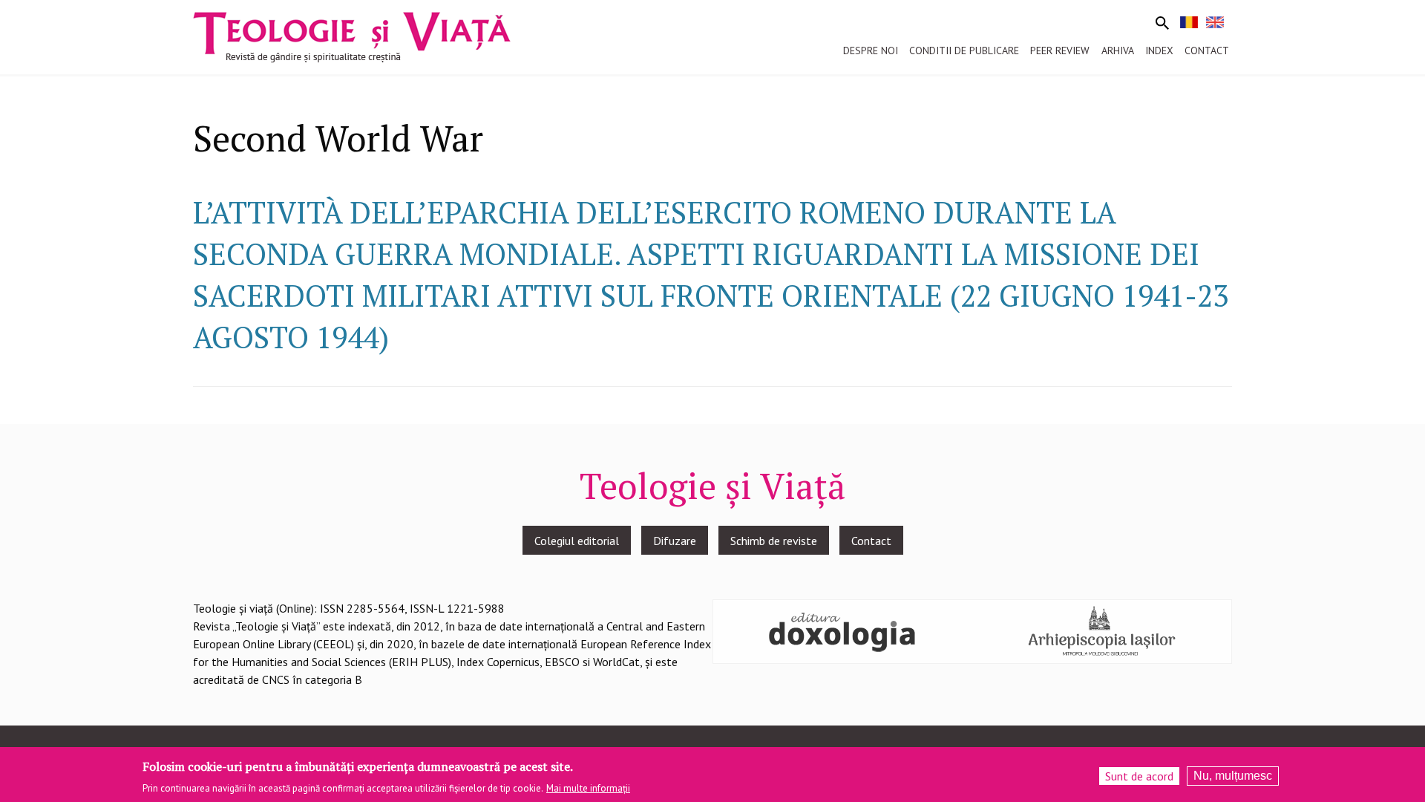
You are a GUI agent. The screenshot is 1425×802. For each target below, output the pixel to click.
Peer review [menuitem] (1060, 50)
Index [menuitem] (1159, 50)
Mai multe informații (588, 788)
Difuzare (674, 540)
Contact (871, 540)
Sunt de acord (1139, 776)
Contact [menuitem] (1207, 50)
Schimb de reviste (773, 540)
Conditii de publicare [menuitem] (964, 50)
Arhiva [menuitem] (1117, 50)
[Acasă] (352, 35)
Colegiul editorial (576, 540)
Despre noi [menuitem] (870, 50)
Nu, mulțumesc (1232, 775)
